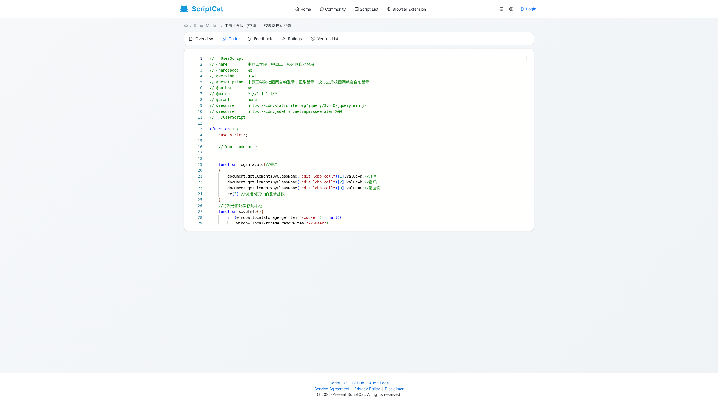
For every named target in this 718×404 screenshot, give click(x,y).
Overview (204, 38)
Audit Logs (379, 382)
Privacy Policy (367, 388)
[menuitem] (303, 9)
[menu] (361, 9)
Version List (327, 38)
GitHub (358, 382)
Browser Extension (409, 9)
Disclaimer (394, 388)
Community (335, 9)
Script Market (206, 25)
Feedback (263, 38)
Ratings (295, 38)
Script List (369, 9)
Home (305, 9)
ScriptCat (338, 382)
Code (233, 38)
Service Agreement (331, 388)
